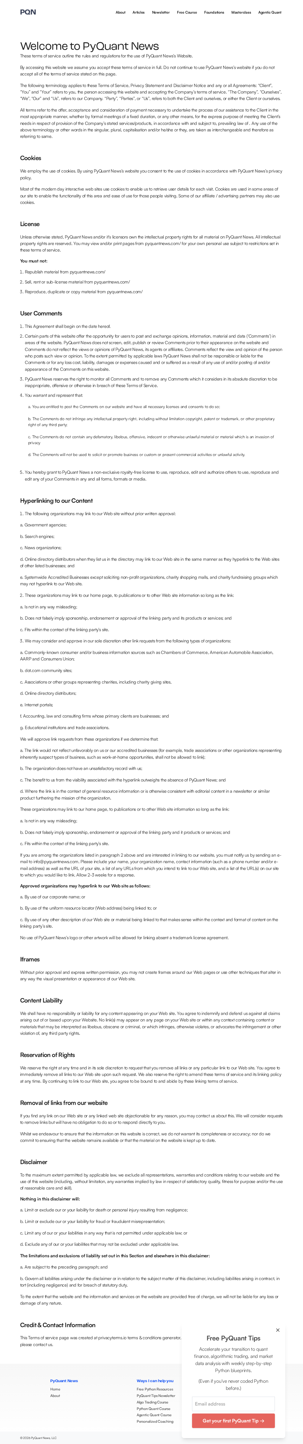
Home (55, 1389)
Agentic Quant (269, 12)
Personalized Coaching (155, 1421)
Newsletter (161, 12)
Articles (139, 12)
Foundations (214, 12)
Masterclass (241, 12)
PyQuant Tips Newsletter (156, 1395)
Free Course (187, 12)
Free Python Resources (155, 1389)
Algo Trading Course (152, 1402)
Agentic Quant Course (154, 1415)
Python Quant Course (153, 1408)
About (120, 12)
